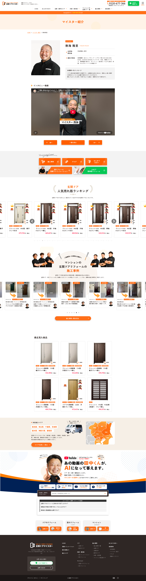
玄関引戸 (96, 550)
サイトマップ (44, 578)
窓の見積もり (65, 550)
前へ (51, 142)
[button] (32, 221)
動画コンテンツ (114, 556)
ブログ (112, 554)
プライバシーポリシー (33, 578)
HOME (64, 543)
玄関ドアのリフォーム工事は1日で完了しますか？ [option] (54, 503)
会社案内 (112, 549)
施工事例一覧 (97, 546)
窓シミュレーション (84, 554)
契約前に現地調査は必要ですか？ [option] (50, 510)
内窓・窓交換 (75, 528)
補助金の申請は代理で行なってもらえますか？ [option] (53, 507)
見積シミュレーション (68, 546)
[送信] (105, 493)
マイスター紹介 (114, 551)
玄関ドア (45, 529)
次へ (95, 142)
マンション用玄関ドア (100, 557)
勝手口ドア (58, 528)
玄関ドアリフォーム (84, 563)
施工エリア (65, 553)
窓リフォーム (105, 528)
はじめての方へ (113, 543)
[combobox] (79, 493)
